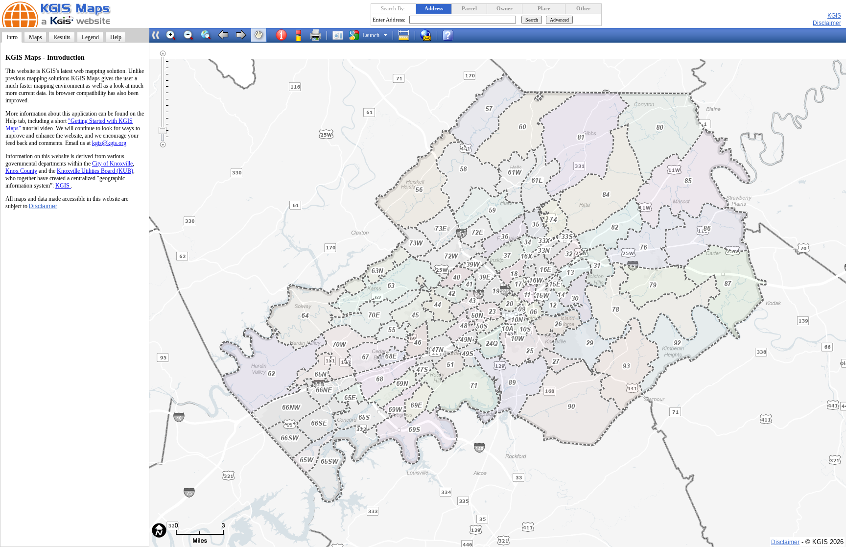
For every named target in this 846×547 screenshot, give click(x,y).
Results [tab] (61, 37)
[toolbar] (309, 35)
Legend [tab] (90, 37)
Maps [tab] (35, 37)
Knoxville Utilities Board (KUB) (95, 170)
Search (531, 20)
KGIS (834, 15)
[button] (170, 35)
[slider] (162, 130)
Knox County (21, 170)
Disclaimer (43, 206)
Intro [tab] (12, 37)
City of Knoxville (112, 163)
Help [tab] (115, 37)
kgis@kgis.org (109, 143)
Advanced (559, 20)
